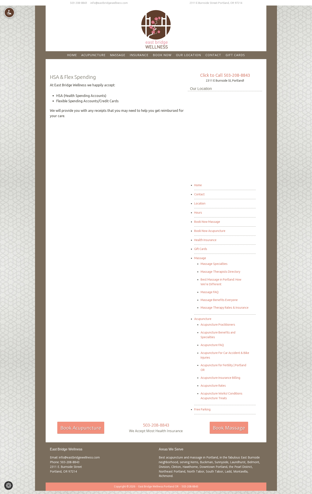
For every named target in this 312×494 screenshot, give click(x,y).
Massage (200, 258)
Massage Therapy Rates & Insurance (225, 307)
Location (199, 203)
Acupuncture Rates (213, 385)
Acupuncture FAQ (212, 345)
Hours (198, 212)
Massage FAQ (210, 292)
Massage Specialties (214, 263)
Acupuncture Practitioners (218, 324)
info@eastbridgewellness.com (109, 2)
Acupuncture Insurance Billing (220, 377)
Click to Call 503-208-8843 (225, 75)
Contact (199, 194)
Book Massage (229, 427)
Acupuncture (202, 319)
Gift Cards (200, 249)
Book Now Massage (207, 221)
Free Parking (202, 409)
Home (198, 185)
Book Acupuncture (80, 427)
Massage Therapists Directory (220, 271)
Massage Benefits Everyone (219, 300)
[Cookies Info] (8, 485)
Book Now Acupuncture (209, 231)
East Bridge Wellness (156, 28)
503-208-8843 (78, 2)
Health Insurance (205, 240)
